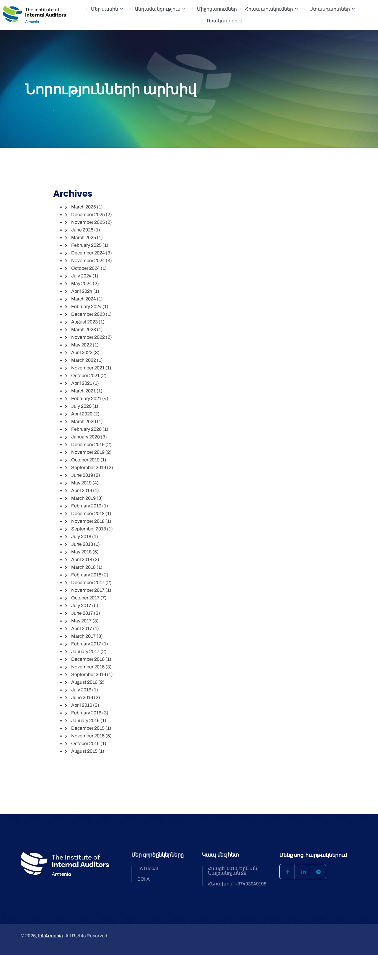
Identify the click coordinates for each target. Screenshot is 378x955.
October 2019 (85, 459)
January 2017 (85, 651)
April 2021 (81, 383)
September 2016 (88, 674)
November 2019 (88, 452)
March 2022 (83, 360)
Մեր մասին (104, 8)
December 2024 (88, 252)
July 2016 (81, 689)
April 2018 (81, 559)
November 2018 (88, 521)
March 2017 (83, 636)
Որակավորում (224, 20)
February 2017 (86, 643)
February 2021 (86, 398)
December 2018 (88, 513)
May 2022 (81, 344)
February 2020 (86, 429)
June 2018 (82, 544)
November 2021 (88, 367)
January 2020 (85, 436)
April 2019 (81, 490)
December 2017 (88, 582)
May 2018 (81, 551)
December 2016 (88, 659)
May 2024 (81, 283)
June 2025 (82, 229)
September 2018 (88, 528)
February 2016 (86, 712)
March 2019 (83, 498)
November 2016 (88, 666)
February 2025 (86, 245)
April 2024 (81, 291)
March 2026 (83, 206)
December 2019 (88, 444)
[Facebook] (287, 871)
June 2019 (82, 475)
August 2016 (84, 682)
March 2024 (83, 298)
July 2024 (81, 275)
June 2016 (82, 697)
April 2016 (81, 705)
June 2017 (82, 613)
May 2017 (81, 620)
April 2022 (81, 352)
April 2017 (81, 628)
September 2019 (88, 467)
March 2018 (83, 567)
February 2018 (86, 574)
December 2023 (88, 314)
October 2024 (85, 268)
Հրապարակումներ (269, 8)
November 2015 (88, 735)
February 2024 (86, 306)
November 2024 (88, 260)
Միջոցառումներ (217, 8)
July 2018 (81, 536)
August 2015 (84, 751)
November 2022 (88, 337)
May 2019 (81, 482)
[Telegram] (318, 871)
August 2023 (84, 321)
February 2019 (86, 505)
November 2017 (88, 590)
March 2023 (83, 329)
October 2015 (85, 743)
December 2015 (88, 728)
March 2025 (83, 237)
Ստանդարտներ (329, 8)
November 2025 (88, 222)
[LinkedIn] (302, 871)
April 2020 (81, 413)
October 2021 (85, 375)
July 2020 (81, 406)
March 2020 (83, 421)
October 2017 (85, 597)
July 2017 (81, 605)
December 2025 (88, 214)
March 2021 (83, 390)
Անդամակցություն (157, 8)
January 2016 (85, 720)
